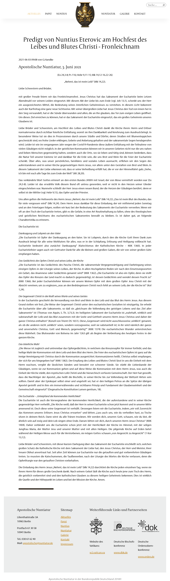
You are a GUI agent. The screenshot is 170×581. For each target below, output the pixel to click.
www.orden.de (146, 556)
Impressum (67, 544)
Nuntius (61, 13)
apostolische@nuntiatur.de (38, 543)
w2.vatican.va (97, 552)
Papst (48, 13)
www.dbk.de (121, 552)
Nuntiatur (108, 13)
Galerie (124, 13)
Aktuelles (33, 13)
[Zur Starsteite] (85, 26)
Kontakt (139, 13)
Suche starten (164, 5)
